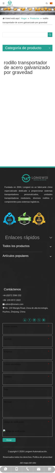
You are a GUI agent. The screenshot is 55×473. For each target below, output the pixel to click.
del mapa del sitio (28, 463)
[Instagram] (44, 320)
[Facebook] (29, 320)
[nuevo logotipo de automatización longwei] (34, 178)
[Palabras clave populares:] (50, 34)
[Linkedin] (34, 320)
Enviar (9, 440)
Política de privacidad (42, 457)
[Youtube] (25, 320)
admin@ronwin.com (14, 304)
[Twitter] (39, 320)
